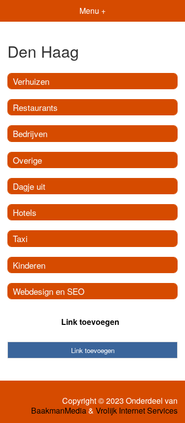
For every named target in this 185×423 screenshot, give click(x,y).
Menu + (92, 10)
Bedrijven (30, 133)
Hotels (25, 212)
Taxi (20, 238)
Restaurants (35, 107)
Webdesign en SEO (48, 291)
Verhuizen (31, 81)
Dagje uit (29, 186)
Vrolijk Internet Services (137, 411)
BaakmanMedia (58, 411)
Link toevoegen (90, 321)
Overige (27, 160)
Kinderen (29, 265)
